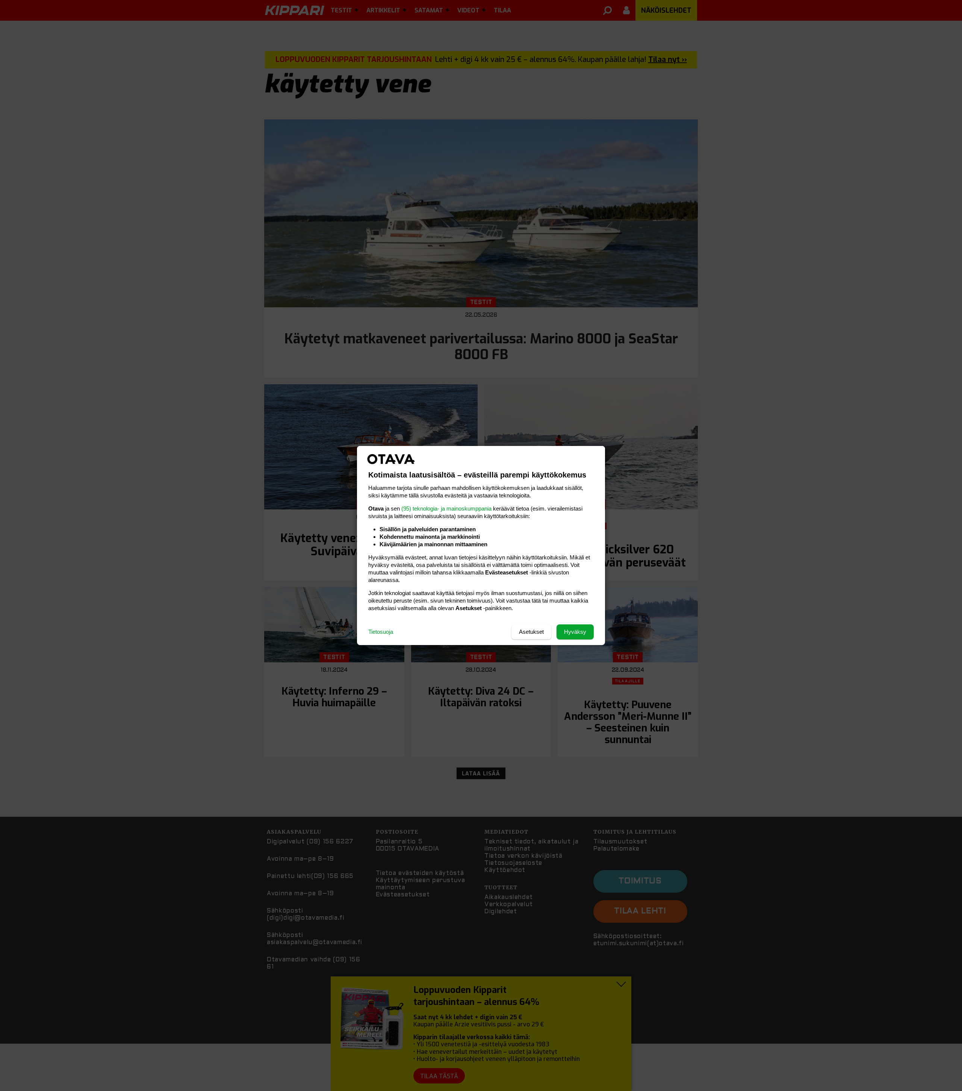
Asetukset (531, 632)
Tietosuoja (380, 632)
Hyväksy (575, 632)
